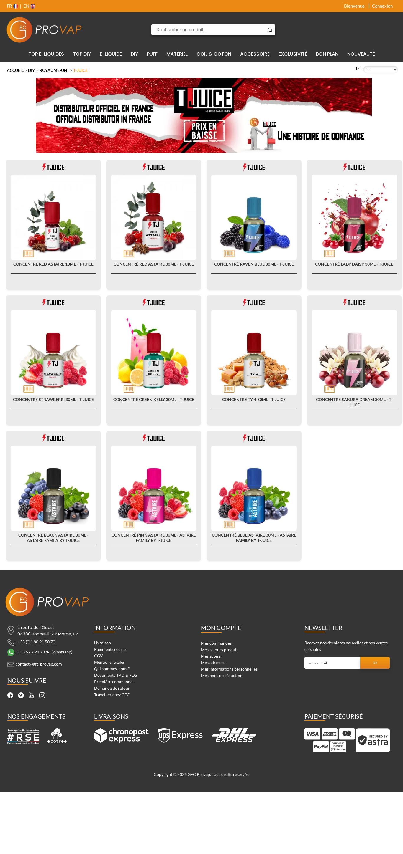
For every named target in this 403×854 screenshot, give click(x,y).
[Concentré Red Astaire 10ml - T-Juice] (53, 217)
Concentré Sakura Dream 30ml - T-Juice (354, 402)
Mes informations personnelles (229, 668)
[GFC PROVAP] (44, 29)
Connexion (382, 6)
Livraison (102, 642)
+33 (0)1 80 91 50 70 (36, 641)
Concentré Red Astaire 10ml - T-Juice (53, 264)
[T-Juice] (53, 167)
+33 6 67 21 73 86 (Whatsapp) (45, 651)
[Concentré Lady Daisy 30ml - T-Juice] (354, 217)
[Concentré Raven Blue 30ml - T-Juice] (254, 217)
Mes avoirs (211, 655)
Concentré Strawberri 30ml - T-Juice (53, 399)
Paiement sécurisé (110, 649)
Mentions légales (109, 662)
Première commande (113, 681)
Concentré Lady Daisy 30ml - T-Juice (354, 264)
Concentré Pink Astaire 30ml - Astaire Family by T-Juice (154, 537)
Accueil (15, 70)
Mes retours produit (219, 649)
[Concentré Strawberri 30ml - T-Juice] (53, 352)
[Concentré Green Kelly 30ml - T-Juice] (153, 352)
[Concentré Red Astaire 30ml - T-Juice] (153, 217)
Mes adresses (213, 662)
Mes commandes (216, 643)
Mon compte (221, 627)
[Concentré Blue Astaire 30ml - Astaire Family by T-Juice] (254, 488)
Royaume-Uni (54, 70)
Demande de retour (112, 688)
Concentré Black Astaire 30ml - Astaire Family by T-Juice (53, 537)
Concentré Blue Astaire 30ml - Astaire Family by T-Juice (254, 537)
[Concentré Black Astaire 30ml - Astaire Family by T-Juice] (53, 488)
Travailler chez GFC (112, 694)
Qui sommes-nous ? (112, 668)
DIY (31, 70)
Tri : (359, 68)
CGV (98, 655)
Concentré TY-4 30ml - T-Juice (254, 399)
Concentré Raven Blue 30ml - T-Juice (254, 264)
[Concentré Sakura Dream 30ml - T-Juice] (354, 352)
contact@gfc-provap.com (39, 663)
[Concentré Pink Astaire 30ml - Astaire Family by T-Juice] (153, 488)
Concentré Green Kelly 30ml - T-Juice (153, 399)
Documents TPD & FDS (115, 675)
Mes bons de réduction (222, 675)
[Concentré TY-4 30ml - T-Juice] (254, 352)
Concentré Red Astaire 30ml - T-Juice (154, 264)
